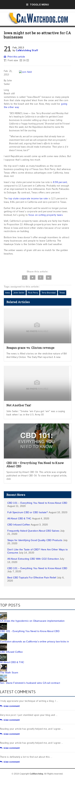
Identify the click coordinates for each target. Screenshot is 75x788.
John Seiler (18, 292)
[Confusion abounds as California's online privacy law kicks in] (3, 634)
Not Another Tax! (18, 405)
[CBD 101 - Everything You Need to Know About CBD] (3, 624)
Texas (62, 292)
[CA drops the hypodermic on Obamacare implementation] (3, 613)
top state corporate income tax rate (28, 198)
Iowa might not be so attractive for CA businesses (37, 34)
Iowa (7, 292)
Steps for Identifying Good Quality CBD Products (34, 540)
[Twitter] (32, 277)
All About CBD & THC (19, 518)
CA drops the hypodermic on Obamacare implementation (32, 620)
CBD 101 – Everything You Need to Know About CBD (35, 464)
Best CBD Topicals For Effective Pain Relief (31, 577)
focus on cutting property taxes (45, 214)
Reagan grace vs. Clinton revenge (30, 347)
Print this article (16, 56)
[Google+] (40, 277)
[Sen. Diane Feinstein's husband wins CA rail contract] (3, 675)
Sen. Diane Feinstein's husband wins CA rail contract (30, 682)
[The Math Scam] (3, 665)
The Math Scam (9, 672)
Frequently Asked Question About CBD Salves (33, 530)
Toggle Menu (39, 4)
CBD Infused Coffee (18, 524)
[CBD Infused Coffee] (3, 644)
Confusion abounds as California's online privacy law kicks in (34, 641)
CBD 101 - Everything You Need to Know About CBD (29, 631)
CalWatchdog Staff (27, 50)
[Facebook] (25, 277)
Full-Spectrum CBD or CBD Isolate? (27, 512)
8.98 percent (60, 182)
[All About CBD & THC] (3, 655)
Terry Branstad (49, 292)
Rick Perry (33, 292)
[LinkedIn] (48, 277)
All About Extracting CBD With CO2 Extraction (33, 558)
